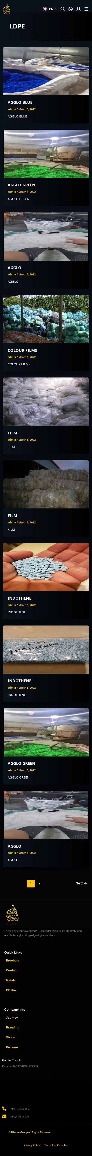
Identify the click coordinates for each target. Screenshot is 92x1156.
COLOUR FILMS (22, 350)
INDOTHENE (19, 598)
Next (81, 883)
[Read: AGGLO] (46, 236)
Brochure (12, 960)
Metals (11, 980)
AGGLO (14, 267)
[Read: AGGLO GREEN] (46, 153)
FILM (12, 432)
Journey (12, 1017)
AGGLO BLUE (20, 102)
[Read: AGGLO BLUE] (46, 71)
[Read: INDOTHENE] (46, 566)
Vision (10, 1037)
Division (12, 1047)
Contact (12, 970)
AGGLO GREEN (21, 184)
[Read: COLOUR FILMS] (46, 318)
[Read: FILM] (46, 401)
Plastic (11, 990)
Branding (12, 1027)
